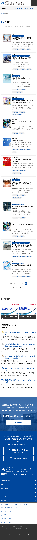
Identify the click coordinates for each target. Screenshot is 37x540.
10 (11, 283)
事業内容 (3, 500)
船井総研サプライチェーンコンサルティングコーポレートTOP (17, 504)
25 (29, 283)
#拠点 (28, 49)
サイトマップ (4, 530)
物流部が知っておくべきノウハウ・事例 (21, 56)
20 (14, 283)
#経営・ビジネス (17, 114)
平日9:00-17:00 (20, 450)
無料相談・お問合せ (20, 458)
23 (22, 283)
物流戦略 (32, 8)
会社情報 (3, 515)
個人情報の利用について (16, 526)
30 (13, 287)
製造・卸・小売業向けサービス (9, 508)
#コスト (22, 133)
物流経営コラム (16, 76)
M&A (20, 8)
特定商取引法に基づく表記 (22, 528)
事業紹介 (19, 422)
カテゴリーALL (9, 26)
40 (16, 287)
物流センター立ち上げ (18, 140)
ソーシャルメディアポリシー (8, 528)
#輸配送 (29, 69)
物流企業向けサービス (6, 511)
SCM (16, 8)
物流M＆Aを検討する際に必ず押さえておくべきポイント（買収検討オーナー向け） (22, 183)
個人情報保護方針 (5, 526)
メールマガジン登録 (6, 518)
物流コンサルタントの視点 (18, 36)
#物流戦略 (22, 49)
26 (33, 283)
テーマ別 (3, 496)
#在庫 (14, 152)
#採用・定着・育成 (17, 92)
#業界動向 (15, 49)
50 (20, 287)
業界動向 (25, 8)
